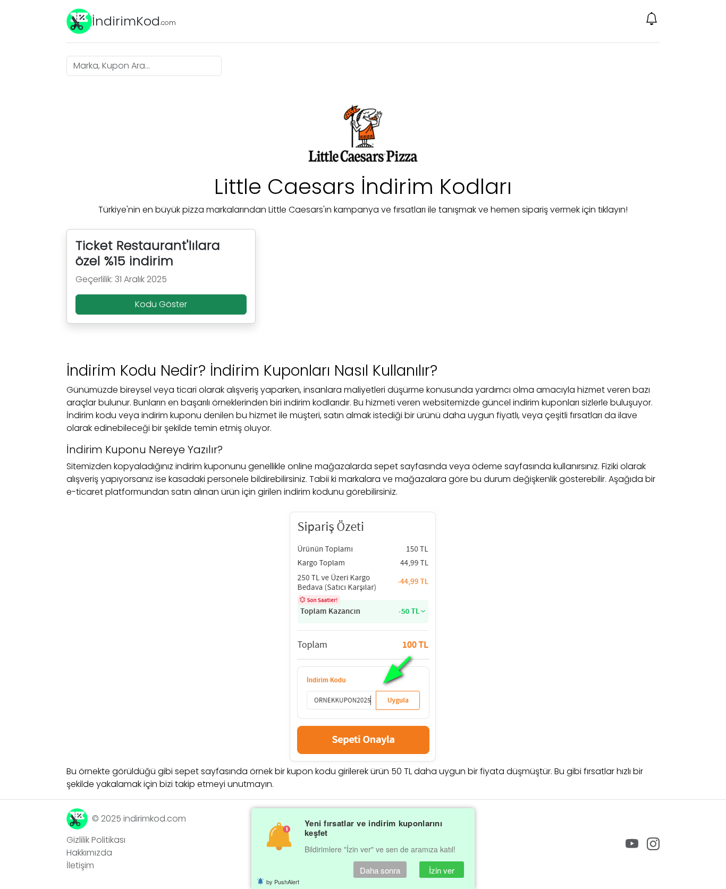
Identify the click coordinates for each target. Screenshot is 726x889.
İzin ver (441, 870)
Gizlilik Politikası (95, 840)
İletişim (80, 865)
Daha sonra (380, 870)
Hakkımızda (89, 852)
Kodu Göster (161, 304)
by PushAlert (282, 881)
